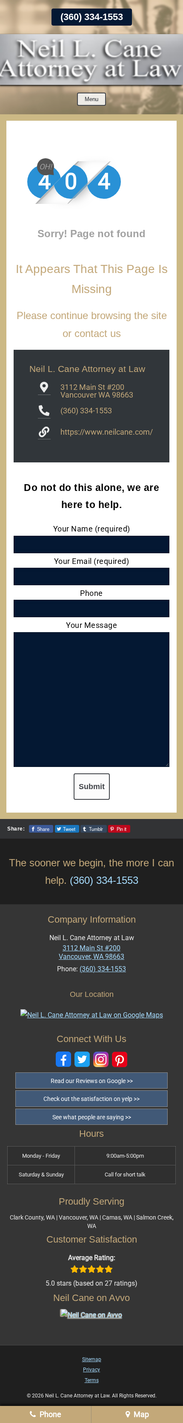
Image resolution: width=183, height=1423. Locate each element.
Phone (91, 593)
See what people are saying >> (91, 1117)
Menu (91, 99)
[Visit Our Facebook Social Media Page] (63, 1059)
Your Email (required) (91, 561)
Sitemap (91, 1359)
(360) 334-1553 (91, 17)
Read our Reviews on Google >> (92, 1080)
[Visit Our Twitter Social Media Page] (82, 1059)
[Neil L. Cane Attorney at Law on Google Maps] (91, 1015)
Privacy (91, 1370)
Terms (92, 1380)
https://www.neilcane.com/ (106, 431)
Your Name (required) (91, 528)
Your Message (91, 625)
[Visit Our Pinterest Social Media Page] (119, 1059)
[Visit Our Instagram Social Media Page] (101, 1059)
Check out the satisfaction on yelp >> (91, 1098)
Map (140, 1414)
